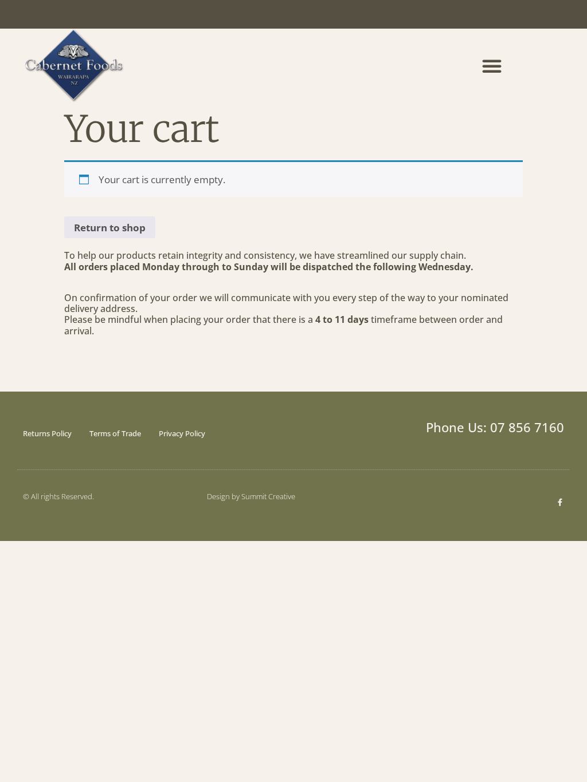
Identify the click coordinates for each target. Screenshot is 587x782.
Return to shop (110, 227)
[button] (491, 65)
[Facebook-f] (560, 502)
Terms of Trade (115, 433)
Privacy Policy (182, 433)
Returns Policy (47, 433)
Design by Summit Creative (251, 496)
